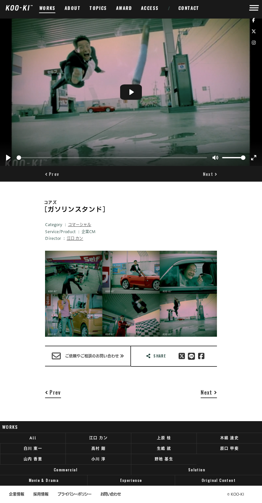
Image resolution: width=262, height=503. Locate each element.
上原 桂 (164, 438)
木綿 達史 (229, 438)
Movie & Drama (43, 480)
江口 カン (75, 238)
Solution (196, 469)
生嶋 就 (164, 448)
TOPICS (98, 7)
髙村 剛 (98, 448)
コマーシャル (79, 224)
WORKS (47, 7)
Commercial (65, 469)
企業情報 (16, 494)
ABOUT (73, 7)
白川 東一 (33, 448)
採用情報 (41, 494)
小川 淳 (98, 459)
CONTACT (189, 7)
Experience (131, 480)
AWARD (124, 7)
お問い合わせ (110, 494)
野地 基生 (164, 459)
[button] (52, 173)
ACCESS (150, 7)
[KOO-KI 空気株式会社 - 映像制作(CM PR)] (19, 8)
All (32, 438)
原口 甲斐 (229, 448)
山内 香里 (33, 459)
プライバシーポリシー (74, 494)
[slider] (112, 157)
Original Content (219, 480)
